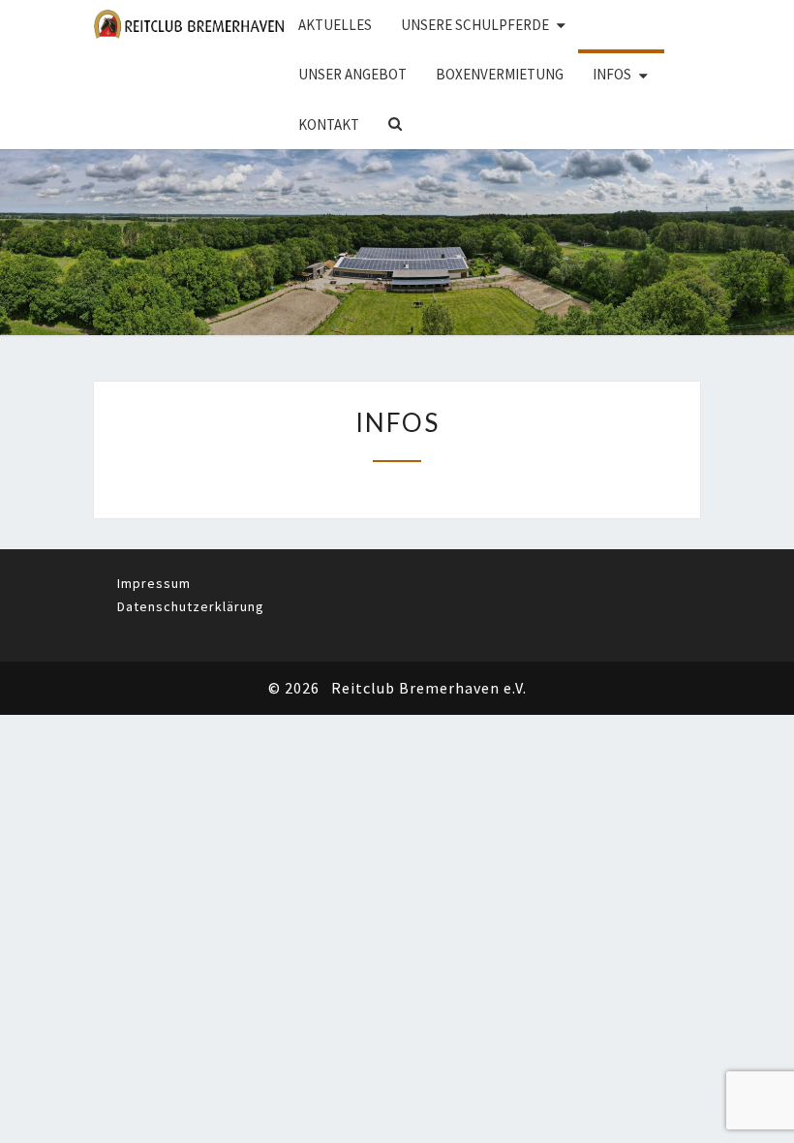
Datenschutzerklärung (190, 606)
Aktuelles (335, 24)
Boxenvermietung (500, 74)
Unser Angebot (352, 74)
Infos (612, 74)
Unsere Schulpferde (475, 24)
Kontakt (328, 124)
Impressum (154, 583)
